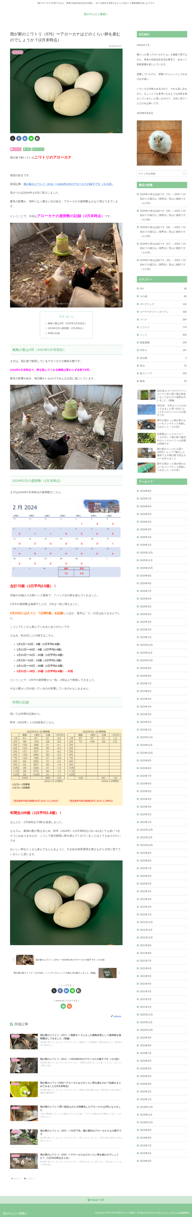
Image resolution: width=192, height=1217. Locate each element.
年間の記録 (54, 333)
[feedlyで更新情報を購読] (63, 1006)
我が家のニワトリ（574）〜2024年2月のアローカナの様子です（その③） (69, 184)
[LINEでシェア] (31, 138)
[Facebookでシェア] (18, 138)
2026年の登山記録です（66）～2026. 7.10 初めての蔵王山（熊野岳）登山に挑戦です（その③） (163, 264)
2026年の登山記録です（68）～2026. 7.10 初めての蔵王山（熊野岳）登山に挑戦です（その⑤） (163, 231)
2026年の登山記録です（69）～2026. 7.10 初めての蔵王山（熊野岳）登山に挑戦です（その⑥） (163, 215)
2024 (28, 149)
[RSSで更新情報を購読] (69, 1006)
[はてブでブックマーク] (25, 138)
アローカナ (39, 149)
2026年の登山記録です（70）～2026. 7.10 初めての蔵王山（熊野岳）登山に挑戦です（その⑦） (163, 198)
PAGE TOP (97, 1199)
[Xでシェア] (12, 138)
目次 (62, 316)
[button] (37, 138)
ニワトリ (17, 149)
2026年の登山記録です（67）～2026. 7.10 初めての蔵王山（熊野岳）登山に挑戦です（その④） (163, 248)
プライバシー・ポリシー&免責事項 (172, 1212)
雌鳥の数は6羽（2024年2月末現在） (67, 323)
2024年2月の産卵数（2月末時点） (66, 328)
